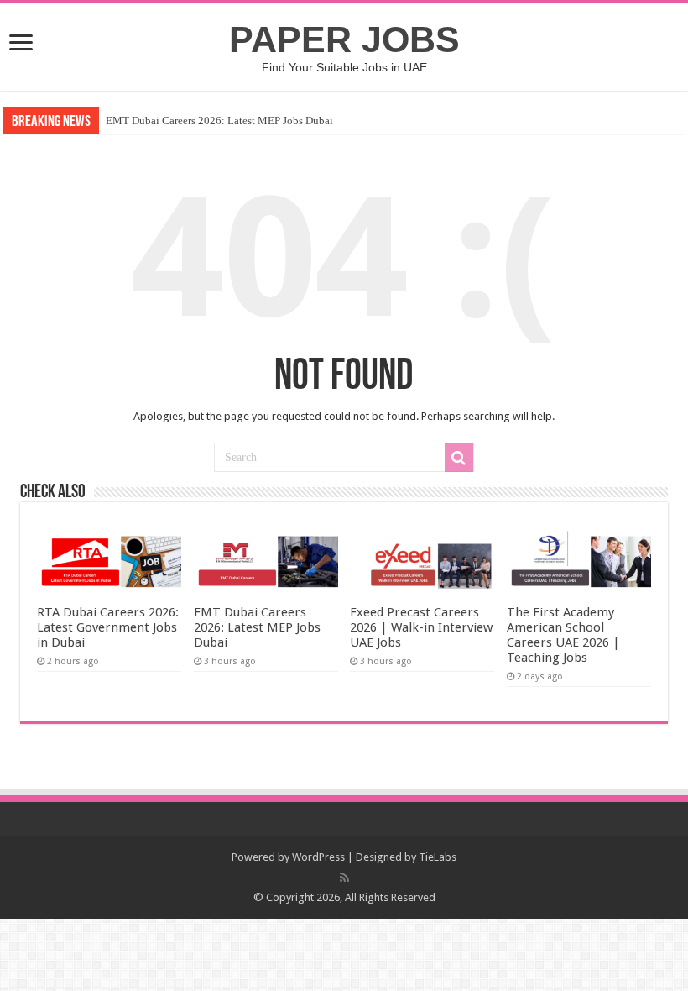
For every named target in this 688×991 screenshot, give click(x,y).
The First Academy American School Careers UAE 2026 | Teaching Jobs (563, 635)
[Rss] (344, 878)
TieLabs (437, 857)
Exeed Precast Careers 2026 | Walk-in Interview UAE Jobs (421, 627)
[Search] (459, 457)
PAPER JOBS (344, 39)
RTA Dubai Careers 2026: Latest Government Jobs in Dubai (108, 627)
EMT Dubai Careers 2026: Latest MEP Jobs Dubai (219, 120)
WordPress (318, 857)
